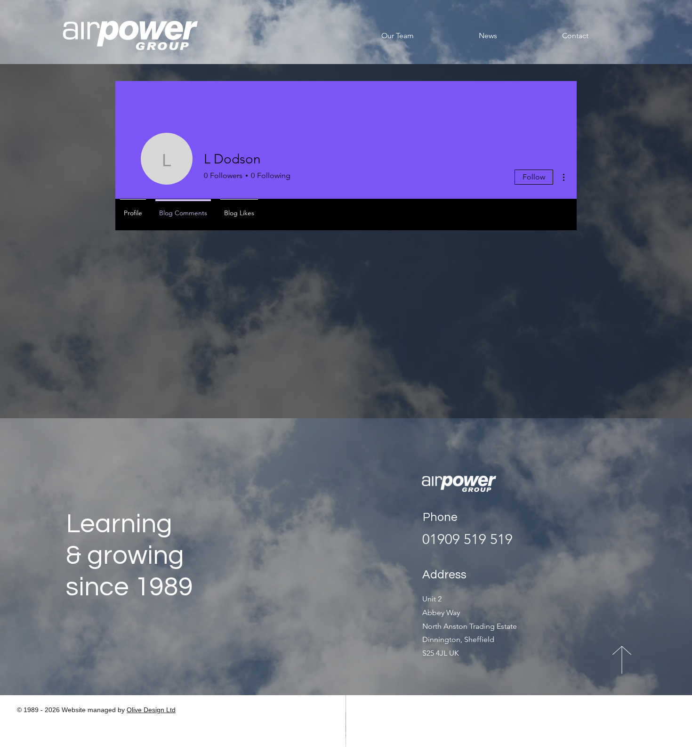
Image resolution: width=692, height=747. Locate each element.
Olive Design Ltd (151, 710)
